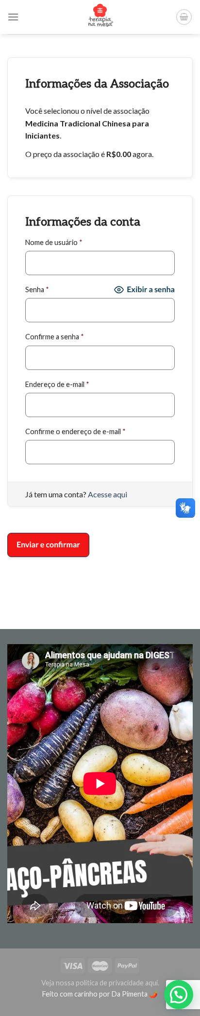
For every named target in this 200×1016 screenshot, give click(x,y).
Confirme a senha (54, 337)
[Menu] (13, 17)
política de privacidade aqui (117, 983)
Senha (37, 289)
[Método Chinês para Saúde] (100, 17)
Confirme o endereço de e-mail (75, 431)
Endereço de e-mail (57, 384)
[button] (178, 994)
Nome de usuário (54, 242)
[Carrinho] (184, 17)
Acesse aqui (107, 494)
